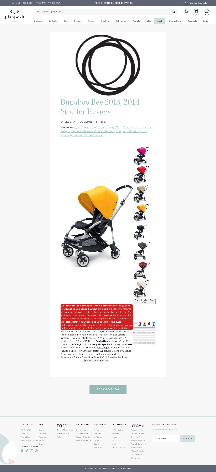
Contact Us (41, 3)
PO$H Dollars (117, 430)
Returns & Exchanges (29, 440)
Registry (196, 15)
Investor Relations (138, 440)
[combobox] (106, 12)
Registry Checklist (83, 437)
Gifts (148, 21)
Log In (186, 15)
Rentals (136, 21)
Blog (24, 3)
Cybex (96, 440)
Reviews (115, 433)
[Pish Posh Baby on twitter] (26, 451)
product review (93, 135)
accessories (106, 315)
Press (114, 437)
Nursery (91, 21)
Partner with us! (137, 455)
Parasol (97, 357)
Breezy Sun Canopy (77, 354)
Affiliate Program (137, 451)
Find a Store (25, 437)
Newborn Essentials (198, 3)
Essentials (192, 21)
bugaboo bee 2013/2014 (87, 127)
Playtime (105, 21)
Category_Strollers (127, 131)
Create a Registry (82, 430)
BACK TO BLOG (108, 389)
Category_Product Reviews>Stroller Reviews (87, 131)
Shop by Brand (175, 21)
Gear (66, 21)
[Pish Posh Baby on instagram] (31, 451)
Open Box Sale (63, 433)
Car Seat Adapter (91, 351)
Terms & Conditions (138, 444)
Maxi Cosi (98, 447)
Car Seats (52, 21)
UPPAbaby (98, 437)
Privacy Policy (136, 447)
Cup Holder (105, 351)
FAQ (114, 444)
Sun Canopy (103, 347)
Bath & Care (121, 21)
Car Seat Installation (139, 433)
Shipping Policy (137, 437)
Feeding (78, 21)
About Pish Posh (137, 430)
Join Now (187, 438)
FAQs (205, 21)
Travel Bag (92, 354)
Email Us (24, 433)
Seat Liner (88, 357)
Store (31, 3)
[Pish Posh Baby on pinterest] (36, 451)
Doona (96, 444)
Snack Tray (76, 351)
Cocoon (102, 354)
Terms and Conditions (110, 468)
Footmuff (111, 354)
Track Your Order (119, 447)
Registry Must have (83, 440)
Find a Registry (82, 433)
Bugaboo (97, 433)
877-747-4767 (54, 3)
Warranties (135, 458)
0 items (207, 14)
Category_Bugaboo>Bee (138, 127)
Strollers (38, 21)
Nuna (96, 430)
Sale (59, 437)
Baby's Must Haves (65, 430)
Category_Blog (112, 127)
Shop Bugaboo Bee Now (144, 301)
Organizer (117, 351)
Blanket (111, 357)
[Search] (175, 12)
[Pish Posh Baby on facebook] (22, 451)
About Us (16, 3)
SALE (159, 21)
